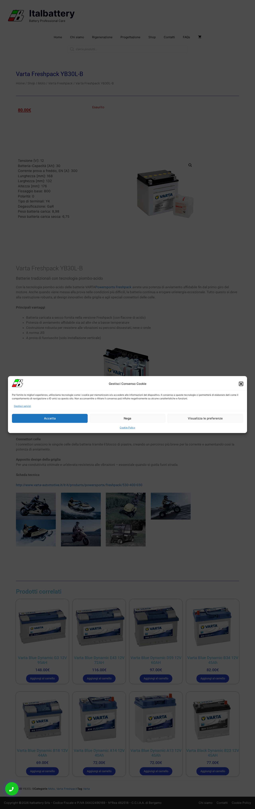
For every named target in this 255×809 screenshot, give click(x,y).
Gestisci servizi (22, 405)
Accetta (50, 418)
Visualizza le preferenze (205, 418)
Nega (127, 418)
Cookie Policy (127, 427)
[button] (241, 384)
